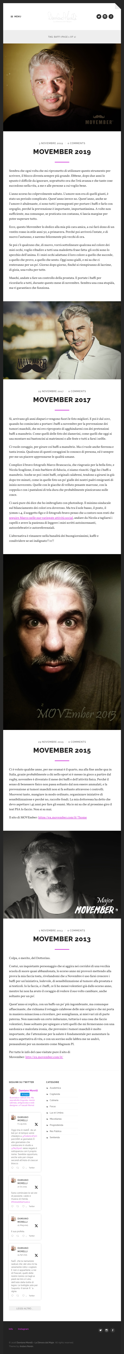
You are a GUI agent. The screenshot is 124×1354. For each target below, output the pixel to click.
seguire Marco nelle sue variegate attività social (41, 518)
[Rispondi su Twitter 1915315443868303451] (13, 1295)
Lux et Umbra (56, 1112)
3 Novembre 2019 (51, 143)
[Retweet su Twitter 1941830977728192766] (18, 1167)
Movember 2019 (62, 152)
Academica (55, 1088)
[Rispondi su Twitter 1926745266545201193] (13, 1236)
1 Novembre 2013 (51, 930)
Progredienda (56, 1125)
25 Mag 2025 (23, 1225)
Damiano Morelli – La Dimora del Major (35, 1342)
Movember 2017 (62, 400)
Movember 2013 (62, 939)
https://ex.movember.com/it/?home (62, 817)
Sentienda (55, 1137)
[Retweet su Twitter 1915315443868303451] (18, 1295)
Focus (53, 1106)
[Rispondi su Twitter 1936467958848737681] (13, 1206)
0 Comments (76, 143)
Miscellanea (56, 1119)
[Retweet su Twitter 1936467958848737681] (18, 1206)
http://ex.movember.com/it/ (44, 1057)
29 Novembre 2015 (51, 741)
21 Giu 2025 (22, 1187)
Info (11, 1329)
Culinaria (54, 1100)
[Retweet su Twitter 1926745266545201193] (18, 1236)
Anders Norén (26, 1346)
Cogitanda (55, 1094)
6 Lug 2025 (22, 1124)
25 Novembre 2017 (51, 391)
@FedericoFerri (29, 1136)
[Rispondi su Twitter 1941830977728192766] (13, 1167)
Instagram (23, 1329)
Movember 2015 (62, 750)
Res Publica (55, 1131)
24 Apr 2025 (22, 1255)
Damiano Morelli (23, 1119)
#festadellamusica (20, 1202)
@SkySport (16, 1148)
